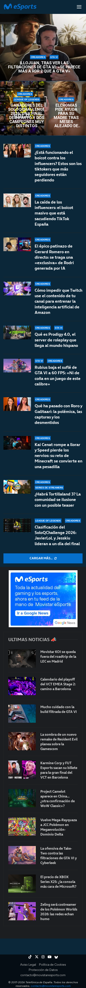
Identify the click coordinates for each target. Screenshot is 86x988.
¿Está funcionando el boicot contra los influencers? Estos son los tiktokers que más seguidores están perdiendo (58, 166)
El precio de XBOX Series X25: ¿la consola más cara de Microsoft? (58, 881)
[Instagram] (43, 956)
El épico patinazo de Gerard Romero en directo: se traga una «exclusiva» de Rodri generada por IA (54, 257)
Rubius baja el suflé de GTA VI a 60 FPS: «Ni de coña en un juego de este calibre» (57, 375)
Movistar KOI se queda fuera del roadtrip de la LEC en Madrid (58, 656)
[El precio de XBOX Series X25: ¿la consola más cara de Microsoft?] (22, 883)
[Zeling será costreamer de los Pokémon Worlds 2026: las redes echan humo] (22, 911)
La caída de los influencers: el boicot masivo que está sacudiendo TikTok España (54, 213)
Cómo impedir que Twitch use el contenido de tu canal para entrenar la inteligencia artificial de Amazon (58, 301)
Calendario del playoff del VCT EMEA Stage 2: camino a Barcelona (58, 684)
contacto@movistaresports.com (43, 975)
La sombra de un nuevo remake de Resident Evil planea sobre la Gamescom (59, 741)
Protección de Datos (43, 970)
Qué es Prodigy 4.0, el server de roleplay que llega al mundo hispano (56, 339)
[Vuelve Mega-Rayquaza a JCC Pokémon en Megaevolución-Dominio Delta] (22, 827)
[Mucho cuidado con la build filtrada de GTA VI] (22, 713)
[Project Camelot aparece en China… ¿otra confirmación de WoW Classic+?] (22, 798)
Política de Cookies (52, 964)
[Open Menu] (79, 7)
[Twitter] (37, 956)
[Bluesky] (56, 956)
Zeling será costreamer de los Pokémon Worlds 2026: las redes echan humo (58, 911)
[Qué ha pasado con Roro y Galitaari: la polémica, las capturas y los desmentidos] (17, 404)
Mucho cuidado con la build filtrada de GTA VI (58, 709)
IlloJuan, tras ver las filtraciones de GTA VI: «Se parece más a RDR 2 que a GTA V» (44, 67)
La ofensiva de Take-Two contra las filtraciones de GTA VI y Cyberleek (58, 855)
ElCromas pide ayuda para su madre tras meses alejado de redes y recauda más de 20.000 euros (66, 115)
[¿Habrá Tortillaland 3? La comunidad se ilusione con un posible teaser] (17, 487)
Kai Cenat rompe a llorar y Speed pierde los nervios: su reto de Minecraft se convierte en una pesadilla (58, 455)
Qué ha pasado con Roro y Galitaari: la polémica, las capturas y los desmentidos (58, 414)
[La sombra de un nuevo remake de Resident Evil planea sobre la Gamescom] (22, 741)
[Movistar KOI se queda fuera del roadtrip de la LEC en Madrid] (22, 658)
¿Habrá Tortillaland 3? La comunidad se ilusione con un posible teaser (58, 499)
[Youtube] (49, 956)
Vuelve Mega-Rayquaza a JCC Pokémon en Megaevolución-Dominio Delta (58, 827)
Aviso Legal (28, 964)
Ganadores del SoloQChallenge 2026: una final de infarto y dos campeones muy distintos (26, 115)
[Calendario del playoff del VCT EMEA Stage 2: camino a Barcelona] (22, 686)
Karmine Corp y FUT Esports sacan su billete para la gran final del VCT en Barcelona (58, 770)
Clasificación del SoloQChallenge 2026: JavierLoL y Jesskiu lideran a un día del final (57, 535)
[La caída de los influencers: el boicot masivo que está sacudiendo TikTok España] (17, 200)
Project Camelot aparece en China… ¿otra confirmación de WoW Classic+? (57, 798)
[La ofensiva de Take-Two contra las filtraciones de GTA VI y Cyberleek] (22, 855)
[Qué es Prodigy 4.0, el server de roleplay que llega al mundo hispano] (17, 332)
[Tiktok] (30, 956)
